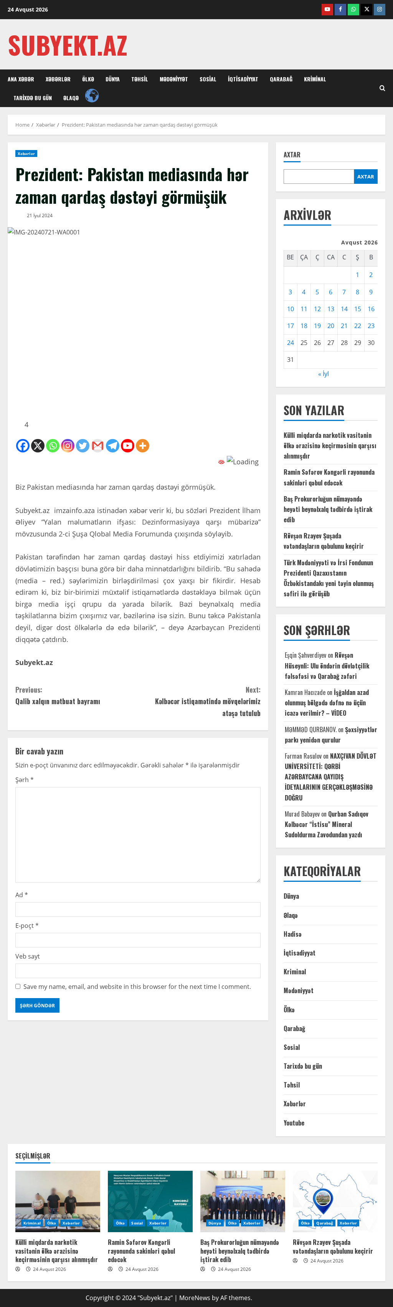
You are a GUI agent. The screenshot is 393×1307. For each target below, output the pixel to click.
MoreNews (194, 1298)
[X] (38, 445)
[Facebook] (23, 445)
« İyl (323, 374)
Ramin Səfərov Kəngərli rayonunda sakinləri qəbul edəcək (141, 1251)
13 (330, 309)
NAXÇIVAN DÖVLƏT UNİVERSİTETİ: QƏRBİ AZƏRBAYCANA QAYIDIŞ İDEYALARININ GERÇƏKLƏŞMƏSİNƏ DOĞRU (330, 776)
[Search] (382, 88)
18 (304, 326)
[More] (142, 445)
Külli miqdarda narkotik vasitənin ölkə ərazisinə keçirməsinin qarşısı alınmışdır (330, 445)
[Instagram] (67, 445)
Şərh (24, 780)
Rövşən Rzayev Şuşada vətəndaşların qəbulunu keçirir (333, 1246)
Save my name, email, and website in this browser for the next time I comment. (137, 986)
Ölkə (88, 79)
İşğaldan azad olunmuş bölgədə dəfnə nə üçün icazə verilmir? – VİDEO (327, 703)
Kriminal (315, 79)
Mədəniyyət (174, 79)
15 (357, 309)
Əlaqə (71, 98)
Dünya (113, 79)
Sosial (208, 79)
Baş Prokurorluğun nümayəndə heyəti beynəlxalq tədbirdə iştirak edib (328, 509)
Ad (21, 895)
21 (344, 326)
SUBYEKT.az (67, 44)
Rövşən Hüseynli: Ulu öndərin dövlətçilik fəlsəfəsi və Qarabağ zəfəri (327, 665)
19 (317, 326)
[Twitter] (82, 445)
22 (357, 326)
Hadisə (293, 934)
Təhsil (139, 79)
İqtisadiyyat (243, 79)
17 (290, 326)
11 (304, 309)
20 (330, 326)
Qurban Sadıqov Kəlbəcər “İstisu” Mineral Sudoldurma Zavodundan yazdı (326, 824)
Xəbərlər (58, 79)
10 (290, 309)
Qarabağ (281, 79)
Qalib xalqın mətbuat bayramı (57, 695)
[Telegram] (112, 445)
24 (290, 342)
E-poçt (27, 925)
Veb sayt (27, 956)
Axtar (292, 154)
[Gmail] (97, 445)
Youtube (294, 1122)
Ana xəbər (21, 79)
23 (371, 326)
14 (344, 309)
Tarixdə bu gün (32, 98)
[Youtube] (127, 445)
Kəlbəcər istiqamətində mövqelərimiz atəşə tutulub (207, 701)
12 (317, 309)
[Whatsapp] (52, 445)
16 (371, 309)
